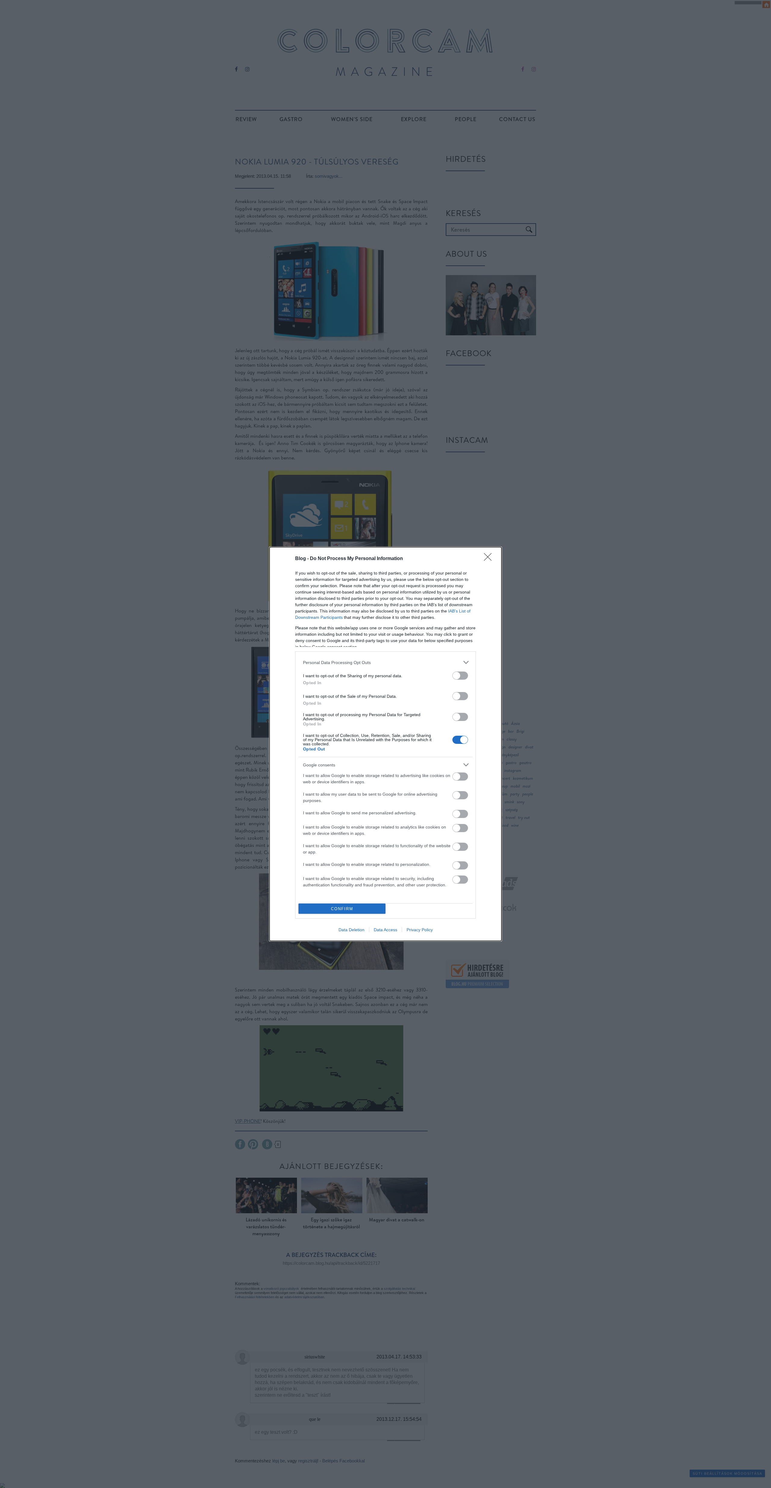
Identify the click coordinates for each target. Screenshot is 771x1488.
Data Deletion (351, 929)
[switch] (460, 676)
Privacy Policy (420, 929)
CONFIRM (342, 909)
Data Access (385, 929)
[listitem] (385, 662)
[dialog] (385, 744)
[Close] (489, 559)
